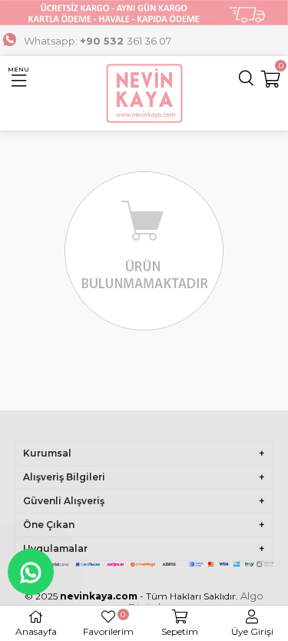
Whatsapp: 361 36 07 (97, 41)
